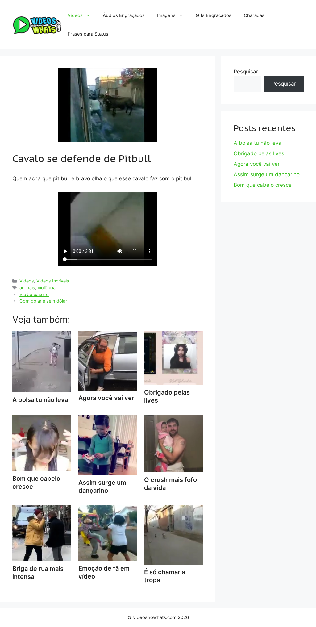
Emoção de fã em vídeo (104, 572)
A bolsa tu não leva (257, 143)
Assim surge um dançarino (102, 486)
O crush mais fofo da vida (170, 483)
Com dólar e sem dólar (43, 300)
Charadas (254, 15)
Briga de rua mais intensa (38, 572)
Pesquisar (246, 72)
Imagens (166, 15)
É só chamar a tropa (164, 576)
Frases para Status (88, 34)
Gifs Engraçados (213, 15)
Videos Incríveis (52, 280)
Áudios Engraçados (124, 15)
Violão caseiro (34, 294)
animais (27, 287)
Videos (75, 15)
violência (47, 287)
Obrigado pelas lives (167, 396)
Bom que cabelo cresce (36, 482)
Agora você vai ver (257, 164)
